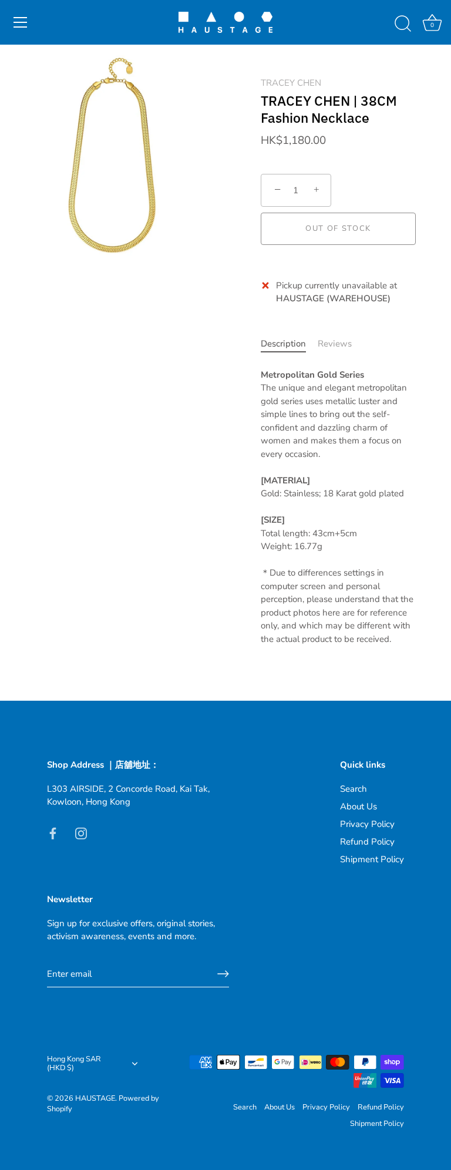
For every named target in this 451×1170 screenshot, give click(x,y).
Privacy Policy (367, 824)
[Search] (403, 24)
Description (283, 343)
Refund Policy (367, 842)
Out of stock (338, 228)
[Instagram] (81, 833)
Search (353, 789)
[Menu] (20, 22)
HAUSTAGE (95, 1098)
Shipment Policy (372, 859)
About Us (358, 806)
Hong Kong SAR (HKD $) (74, 1064)
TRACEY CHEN (291, 83)
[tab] (289, 344)
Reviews (335, 343)
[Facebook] (53, 833)
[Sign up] (223, 974)
